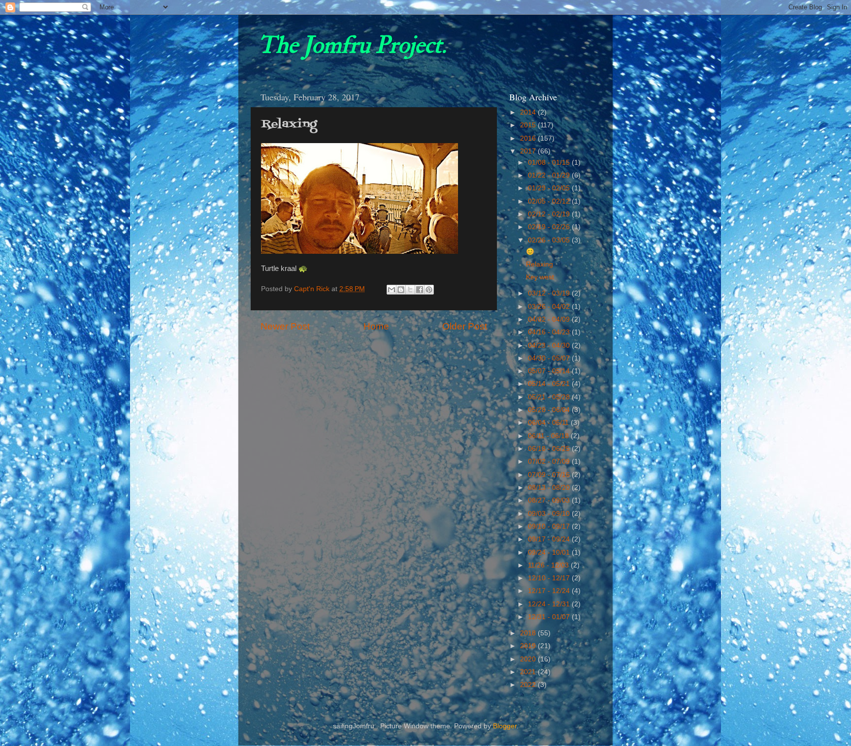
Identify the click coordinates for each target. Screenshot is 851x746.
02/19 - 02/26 (550, 227)
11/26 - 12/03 (549, 565)
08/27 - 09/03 (550, 500)
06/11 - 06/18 (549, 436)
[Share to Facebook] (420, 290)
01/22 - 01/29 (550, 175)
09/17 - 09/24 (550, 539)
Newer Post (285, 326)
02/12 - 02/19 (550, 214)
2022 (529, 684)
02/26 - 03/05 (550, 240)
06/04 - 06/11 (549, 422)
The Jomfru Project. (352, 45)
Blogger (505, 726)
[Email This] (391, 290)
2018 (529, 633)
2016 (529, 138)
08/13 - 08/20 (550, 487)
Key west (540, 277)
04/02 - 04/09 (550, 319)
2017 (529, 151)
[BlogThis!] (401, 290)
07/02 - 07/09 (550, 461)
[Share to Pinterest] (429, 290)
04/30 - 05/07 (550, 358)
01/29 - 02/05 (550, 188)
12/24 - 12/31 (550, 604)
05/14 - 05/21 (550, 384)
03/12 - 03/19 (550, 293)
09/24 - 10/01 (550, 552)
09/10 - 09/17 (550, 526)
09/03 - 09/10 (550, 513)
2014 (529, 112)
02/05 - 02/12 (550, 201)
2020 (529, 659)
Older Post (464, 326)
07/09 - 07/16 (550, 474)
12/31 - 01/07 (550, 617)
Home (376, 326)
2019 (529, 646)
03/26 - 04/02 (550, 306)
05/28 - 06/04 (550, 410)
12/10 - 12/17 (550, 578)
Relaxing (539, 264)
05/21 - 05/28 (550, 397)
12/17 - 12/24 (550, 591)
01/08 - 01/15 (550, 162)
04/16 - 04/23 (550, 332)
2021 (529, 672)
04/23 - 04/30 (550, 345)
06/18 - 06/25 (550, 448)
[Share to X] (410, 290)
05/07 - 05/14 (550, 371)
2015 (529, 125)
